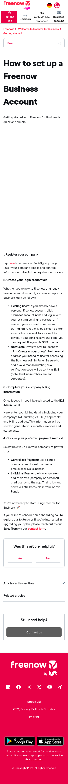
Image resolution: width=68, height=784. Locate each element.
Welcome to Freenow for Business (38, 28)
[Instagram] (29, 687)
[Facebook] (18, 687)
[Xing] (60, 687)
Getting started (12, 33)
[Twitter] (39, 687)
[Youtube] (50, 687)
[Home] (16, 5)
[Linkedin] (8, 687)
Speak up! (34, 701)
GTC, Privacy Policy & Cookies (34, 709)
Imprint (34, 717)
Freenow (8, 28)
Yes (20, 558)
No (48, 558)
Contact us (34, 632)
